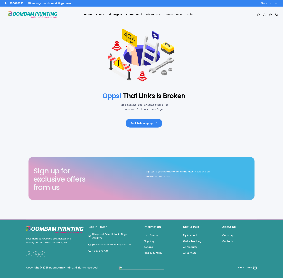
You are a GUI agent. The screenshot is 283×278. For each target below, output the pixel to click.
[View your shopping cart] (276, 14)
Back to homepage (142, 123)
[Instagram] (36, 254)
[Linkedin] (42, 254)
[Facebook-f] (29, 254)
